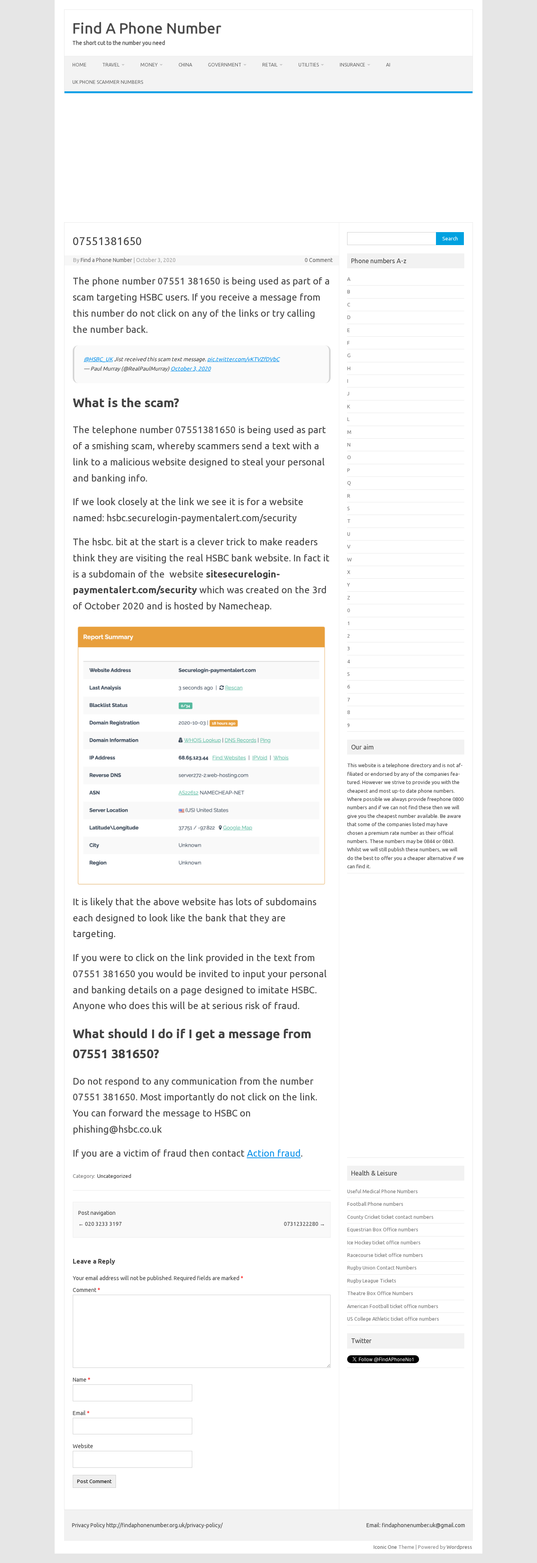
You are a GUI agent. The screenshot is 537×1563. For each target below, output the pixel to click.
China (185, 64)
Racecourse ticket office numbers (385, 1255)
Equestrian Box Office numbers (382, 1229)
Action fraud (274, 1153)
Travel (111, 64)
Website (83, 1446)
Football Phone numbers (375, 1204)
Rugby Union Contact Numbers (382, 1267)
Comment (86, 1290)
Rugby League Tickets (371, 1280)
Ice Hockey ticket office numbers (384, 1242)
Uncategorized (114, 1176)
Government (224, 64)
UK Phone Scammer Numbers (107, 82)
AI (388, 64)
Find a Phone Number (106, 260)
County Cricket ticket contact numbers (390, 1217)
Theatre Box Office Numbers (380, 1293)
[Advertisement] (268, 158)
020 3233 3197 (100, 1224)
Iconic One (385, 1547)
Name (81, 1380)
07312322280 (304, 1224)
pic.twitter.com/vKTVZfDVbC (243, 359)
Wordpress (459, 1547)
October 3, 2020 (191, 368)
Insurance (352, 64)
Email (81, 1413)
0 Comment (319, 260)
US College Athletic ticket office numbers (393, 1318)
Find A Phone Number (146, 28)
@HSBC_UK (98, 359)
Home (79, 64)
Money (149, 64)
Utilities (308, 64)
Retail (270, 64)
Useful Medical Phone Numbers (382, 1191)
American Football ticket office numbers (392, 1306)
